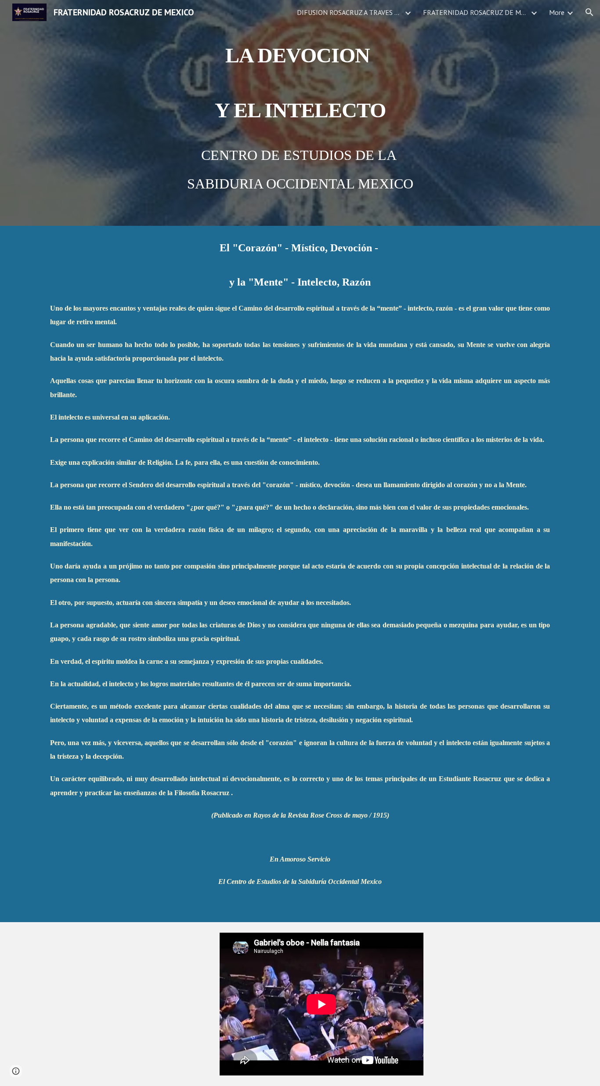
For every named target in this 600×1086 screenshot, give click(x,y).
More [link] (556, 12)
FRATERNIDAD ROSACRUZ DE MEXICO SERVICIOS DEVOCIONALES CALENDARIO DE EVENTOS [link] (475, 12)
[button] (589, 12)
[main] (300, 112)
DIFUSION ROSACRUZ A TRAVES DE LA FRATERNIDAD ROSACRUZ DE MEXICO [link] (349, 12)
